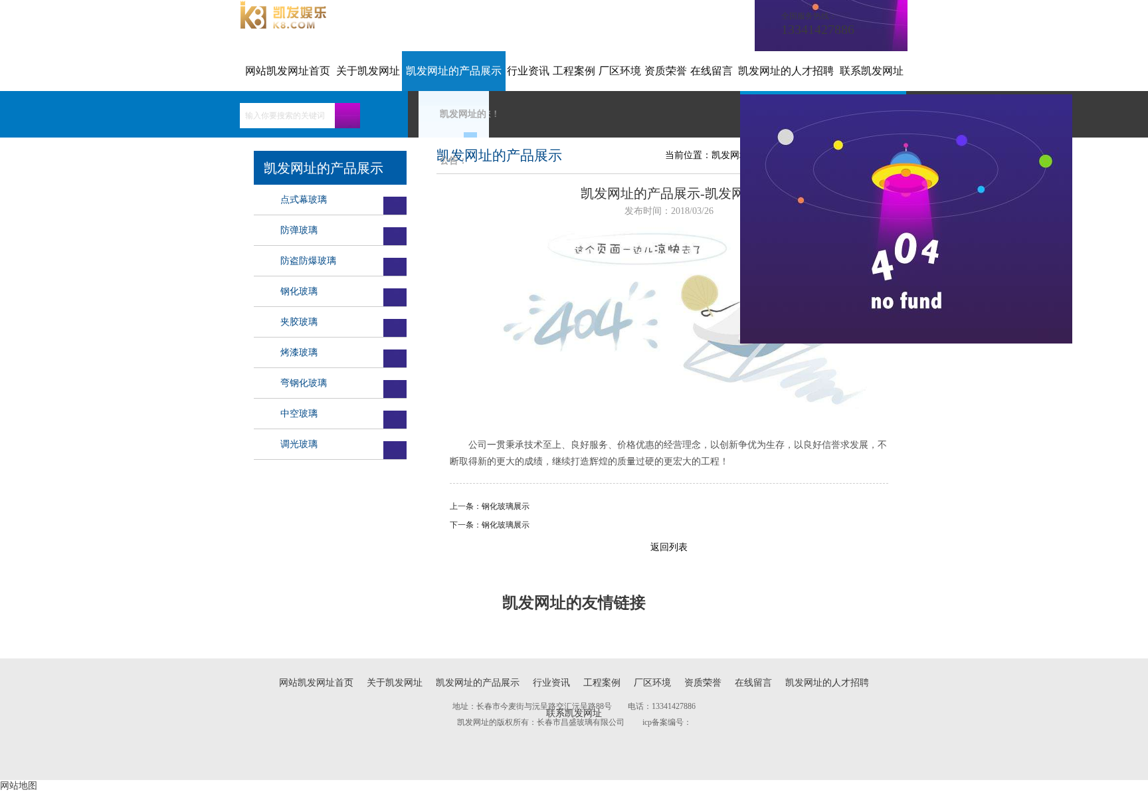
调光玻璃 (299, 444)
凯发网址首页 (739, 155)
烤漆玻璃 (299, 352)
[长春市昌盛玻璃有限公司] (283, 26)
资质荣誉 (665, 70)
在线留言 (711, 70)
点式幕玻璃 (303, 200)
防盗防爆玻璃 (308, 261)
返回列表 (669, 547)
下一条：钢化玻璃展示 (489, 525)
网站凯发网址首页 (287, 70)
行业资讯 (528, 70)
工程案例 (574, 70)
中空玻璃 (299, 414)
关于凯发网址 (368, 70)
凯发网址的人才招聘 (786, 70)
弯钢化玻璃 (303, 383)
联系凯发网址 (872, 70)
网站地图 (18, 786)
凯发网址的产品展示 (454, 70)
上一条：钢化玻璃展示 (489, 506)
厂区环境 (620, 70)
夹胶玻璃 (299, 322)
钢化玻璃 (299, 291)
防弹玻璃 (299, 230)
